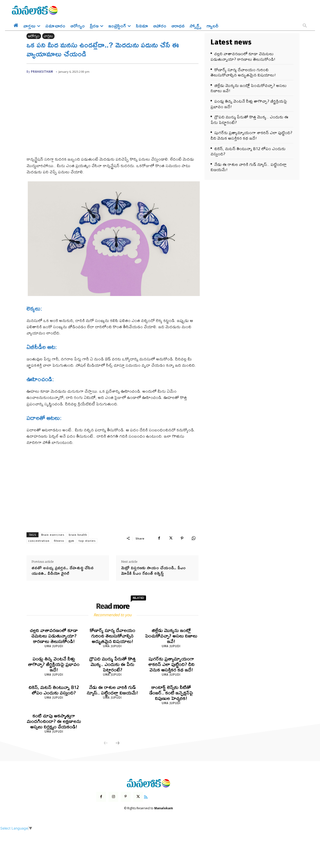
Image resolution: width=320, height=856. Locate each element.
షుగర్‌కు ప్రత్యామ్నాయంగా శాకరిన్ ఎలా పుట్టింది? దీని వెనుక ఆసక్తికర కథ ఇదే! (171, 664)
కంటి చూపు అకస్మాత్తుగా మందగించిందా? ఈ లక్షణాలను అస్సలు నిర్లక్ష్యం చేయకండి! (54, 721)
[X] (171, 538)
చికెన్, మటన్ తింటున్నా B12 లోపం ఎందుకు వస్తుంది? (53, 690)
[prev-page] (106, 743)
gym (71, 541)
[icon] (145, 796)
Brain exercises (52, 535)
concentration (39, 541)
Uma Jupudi (53, 646)
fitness (59, 541)
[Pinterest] (182, 538)
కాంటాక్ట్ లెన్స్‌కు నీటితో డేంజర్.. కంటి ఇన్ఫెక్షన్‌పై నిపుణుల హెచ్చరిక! (171, 693)
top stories (87, 541)
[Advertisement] (112, 119)
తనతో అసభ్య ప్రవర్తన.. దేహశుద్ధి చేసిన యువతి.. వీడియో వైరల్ (63, 570)
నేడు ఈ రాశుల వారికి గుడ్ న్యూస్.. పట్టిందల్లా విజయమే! (112, 690)
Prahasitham (42, 71)
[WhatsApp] (193, 538)
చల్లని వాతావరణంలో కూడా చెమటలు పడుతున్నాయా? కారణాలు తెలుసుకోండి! (54, 636)
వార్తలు (48, 36)
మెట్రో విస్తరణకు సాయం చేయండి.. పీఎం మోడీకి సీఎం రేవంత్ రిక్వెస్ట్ (153, 570)
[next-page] (117, 743)
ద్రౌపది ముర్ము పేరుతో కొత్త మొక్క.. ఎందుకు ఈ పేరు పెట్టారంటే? (112, 664)
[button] (304, 26)
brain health (78, 535)
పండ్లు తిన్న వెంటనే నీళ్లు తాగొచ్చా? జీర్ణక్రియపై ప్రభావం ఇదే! (54, 664)
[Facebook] (159, 538)
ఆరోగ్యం (34, 36)
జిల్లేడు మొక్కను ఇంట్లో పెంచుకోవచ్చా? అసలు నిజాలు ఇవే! (171, 636)
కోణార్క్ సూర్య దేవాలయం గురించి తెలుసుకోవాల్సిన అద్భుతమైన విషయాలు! (112, 636)
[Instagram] (113, 797)
